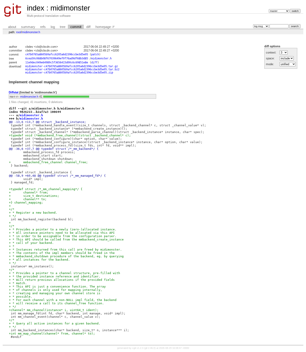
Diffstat (13, 92)
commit (75, 27)
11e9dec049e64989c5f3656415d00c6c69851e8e (56, 62)
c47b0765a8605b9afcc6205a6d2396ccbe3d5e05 (56, 54)
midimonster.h (31, 32)
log (53, 27)
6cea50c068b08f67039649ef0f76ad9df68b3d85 (56, 58)
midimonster (70, 8)
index (35, 8)
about (12, 27)
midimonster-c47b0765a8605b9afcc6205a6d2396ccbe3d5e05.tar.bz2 (72, 69)
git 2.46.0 (150, 348)
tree (62, 27)
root (18, 32)
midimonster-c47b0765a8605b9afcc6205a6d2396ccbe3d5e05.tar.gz (71, 66)
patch (95, 54)
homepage (103, 27)
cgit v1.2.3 (137, 348)
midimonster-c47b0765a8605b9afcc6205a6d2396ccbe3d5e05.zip (69, 72)
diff (88, 27)
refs (43, 27)
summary (28, 27)
